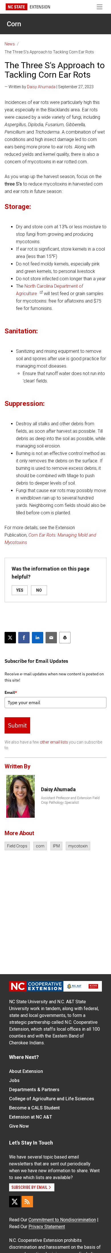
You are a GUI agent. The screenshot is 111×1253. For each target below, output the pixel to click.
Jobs (14, 1080)
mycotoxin (78, 846)
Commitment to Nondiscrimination (62, 1219)
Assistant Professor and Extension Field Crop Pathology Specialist (70, 800)
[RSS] (27, 1201)
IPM (56, 846)
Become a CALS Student (34, 1108)
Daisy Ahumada (41, 86)
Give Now (19, 1126)
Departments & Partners (34, 1089)
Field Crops (17, 846)
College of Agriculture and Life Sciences (51, 1098)
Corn (14, 24)
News (10, 44)
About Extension (26, 1071)
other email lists (54, 742)
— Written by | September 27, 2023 (49, 86)
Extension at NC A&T (30, 1117)
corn (40, 846)
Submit (17, 725)
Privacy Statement (46, 1226)
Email (11, 692)
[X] (14, 1201)
